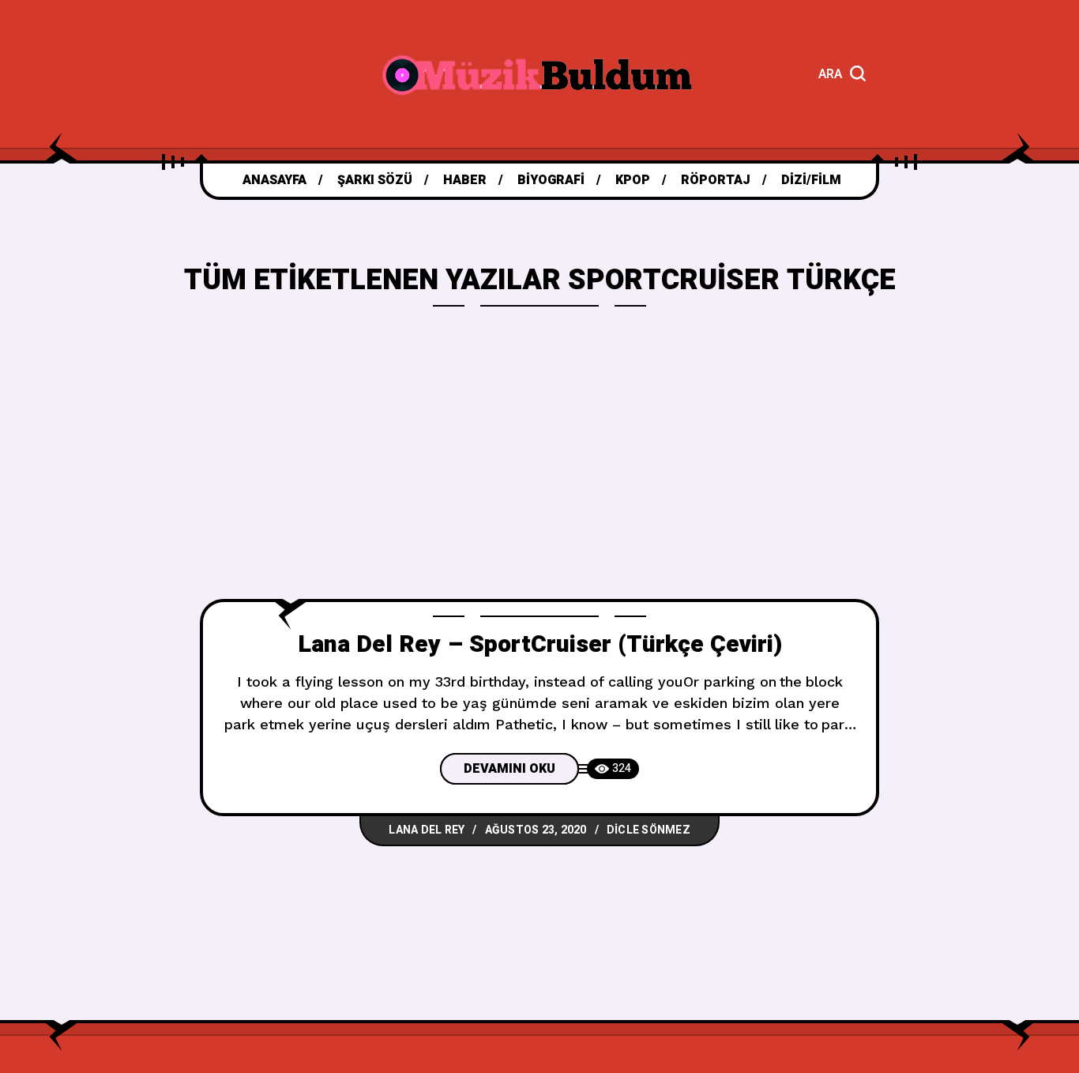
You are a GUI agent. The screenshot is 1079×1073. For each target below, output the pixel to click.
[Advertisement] (539, 480)
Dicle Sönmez (648, 830)
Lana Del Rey (426, 830)
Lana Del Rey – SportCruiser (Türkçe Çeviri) (540, 644)
